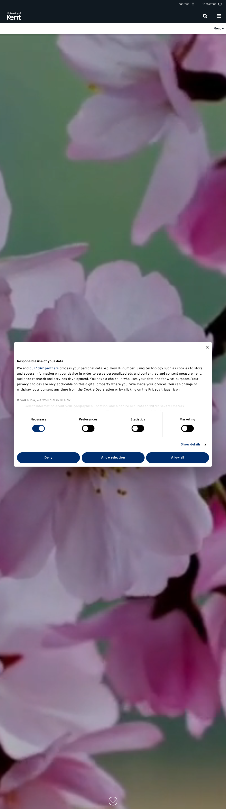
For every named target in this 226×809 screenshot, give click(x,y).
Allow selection (113, 458)
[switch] (88, 428)
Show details (190, 445)
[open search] (205, 16)
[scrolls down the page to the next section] (113, 801)
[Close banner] (207, 347)
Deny (48, 458)
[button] (219, 16)
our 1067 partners (44, 368)
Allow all (177, 458)
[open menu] (219, 16)
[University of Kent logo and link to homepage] (14, 16)
